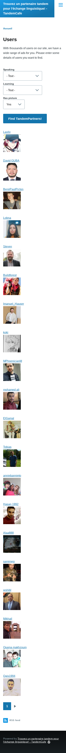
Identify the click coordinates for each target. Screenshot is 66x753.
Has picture (10, 98)
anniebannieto (12, 475)
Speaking (8, 69)
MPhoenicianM (12, 361)
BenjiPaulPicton (13, 189)
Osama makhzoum (15, 647)
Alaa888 (8, 532)
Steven (7, 246)
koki (5, 332)
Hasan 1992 (10, 504)
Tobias (7, 446)
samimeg (9, 561)
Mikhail (7, 618)
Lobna (7, 217)
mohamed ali (11, 389)
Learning (8, 83)
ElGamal (8, 418)
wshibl (7, 590)
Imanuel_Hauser (13, 303)
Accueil (7, 28)
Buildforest (10, 275)
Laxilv (7, 132)
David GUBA (11, 160)
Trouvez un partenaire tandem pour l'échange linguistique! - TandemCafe (25, 8)
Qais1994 (9, 675)
